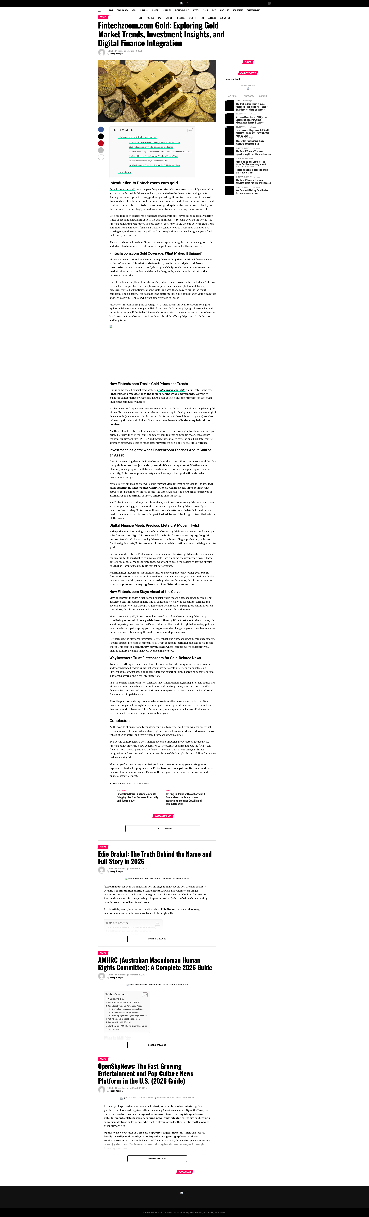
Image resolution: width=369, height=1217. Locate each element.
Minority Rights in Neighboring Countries (129, 1015)
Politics (150, 17)
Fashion (168, 17)
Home (111, 10)
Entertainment (182, 10)
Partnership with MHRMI (119, 1022)
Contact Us (225, 17)
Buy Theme (224, 10)
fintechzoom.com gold (122, 189)
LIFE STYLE (180, 17)
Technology (122, 10)
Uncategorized (232, 79)
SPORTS (196, 10)
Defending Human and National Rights (128, 1009)
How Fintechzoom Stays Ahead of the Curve (150, 161)
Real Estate (238, 10)
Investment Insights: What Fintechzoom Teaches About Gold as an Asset (162, 151)
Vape (214, 10)
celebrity (166, 10)
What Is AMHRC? (116, 999)
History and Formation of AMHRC (124, 1002)
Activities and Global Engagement (124, 1019)
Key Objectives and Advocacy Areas (125, 1006)
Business (144, 10)
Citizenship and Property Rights (125, 1012)
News (134, 10)
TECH (205, 10)
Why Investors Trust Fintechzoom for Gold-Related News (156, 165)
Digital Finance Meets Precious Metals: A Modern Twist (155, 156)
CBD (140, 17)
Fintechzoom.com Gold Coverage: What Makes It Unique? (156, 142)
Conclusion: (125, 172)
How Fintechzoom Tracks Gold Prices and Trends (152, 147)
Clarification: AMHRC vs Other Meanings (127, 1026)
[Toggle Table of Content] (188, 130)
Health (155, 10)
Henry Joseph (116, 54)
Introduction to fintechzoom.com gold (138, 137)
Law (159, 17)
